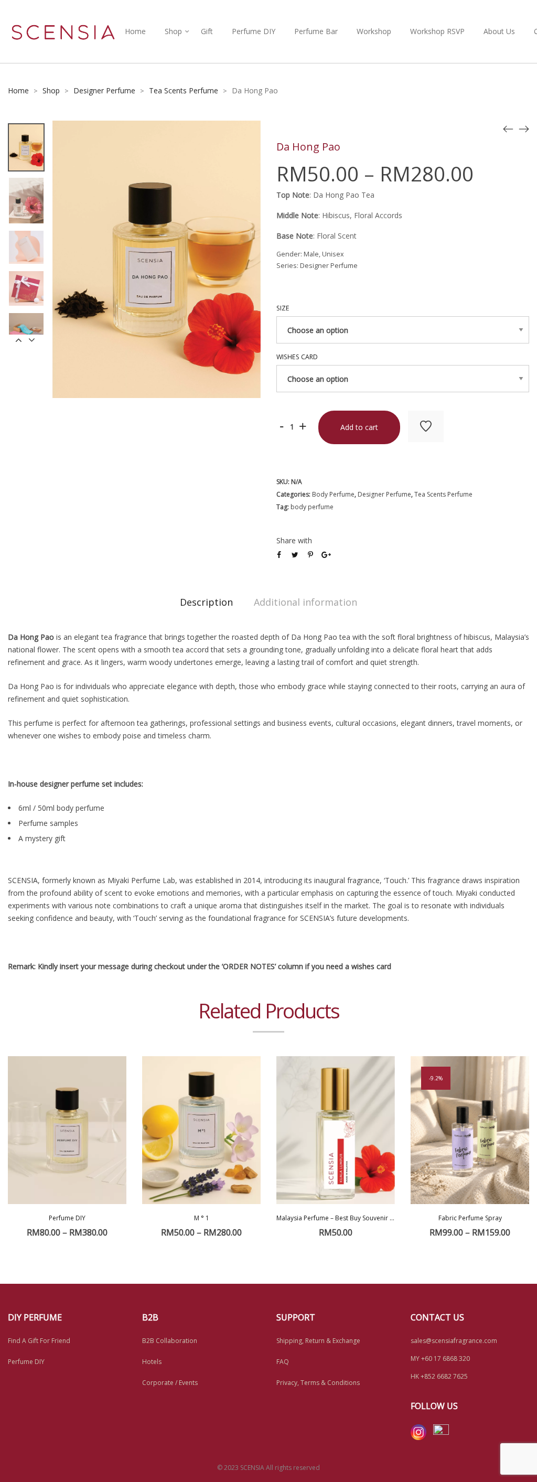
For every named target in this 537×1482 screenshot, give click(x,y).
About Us (499, 31)
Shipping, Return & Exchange (318, 1340)
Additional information (305, 602)
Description (206, 602)
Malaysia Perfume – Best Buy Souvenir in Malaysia (349, 1217)
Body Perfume (333, 494)
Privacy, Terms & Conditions (318, 1382)
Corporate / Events (170, 1382)
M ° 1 (201, 1217)
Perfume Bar (316, 31)
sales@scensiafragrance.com (454, 1340)
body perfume (312, 506)
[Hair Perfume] (524, 128)
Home (135, 31)
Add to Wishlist (426, 426)
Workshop (374, 31)
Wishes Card (297, 356)
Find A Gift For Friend (39, 1340)
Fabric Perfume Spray (470, 1217)
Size (282, 308)
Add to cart (359, 427)
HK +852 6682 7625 (439, 1376)
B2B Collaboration (169, 1340)
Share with (294, 540)
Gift (207, 31)
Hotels (152, 1361)
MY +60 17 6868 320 (440, 1358)
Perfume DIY (253, 31)
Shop (173, 31)
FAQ (282, 1361)
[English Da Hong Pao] (508, 128)
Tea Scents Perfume (183, 90)
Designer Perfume (104, 90)
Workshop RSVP (437, 31)
